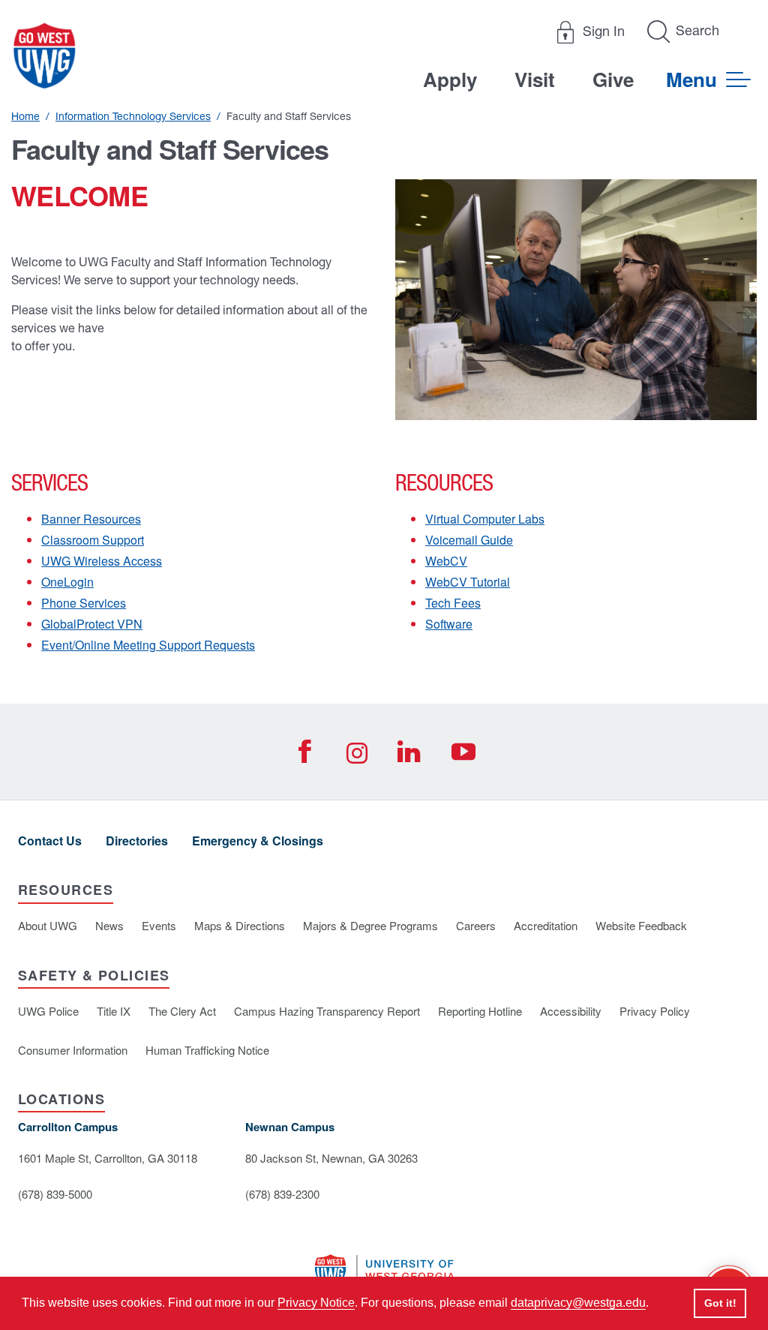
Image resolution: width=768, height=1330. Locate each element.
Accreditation (546, 925)
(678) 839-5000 (55, 1194)
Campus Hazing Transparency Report (327, 1011)
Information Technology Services (133, 116)
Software (448, 623)
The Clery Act (182, 1011)
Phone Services (83, 602)
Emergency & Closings (257, 840)
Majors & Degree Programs (370, 925)
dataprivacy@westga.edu (578, 1302)
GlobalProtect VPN (91, 623)
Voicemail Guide (469, 539)
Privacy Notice (316, 1302)
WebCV (446, 560)
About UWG (47, 925)
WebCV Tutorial (467, 581)
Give (613, 79)
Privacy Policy (655, 1011)
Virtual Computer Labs (484, 518)
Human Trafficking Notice (207, 1050)
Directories (137, 840)
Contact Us (50, 840)
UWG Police (48, 1011)
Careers (476, 925)
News (109, 925)
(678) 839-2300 (282, 1194)
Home (25, 116)
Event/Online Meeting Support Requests (148, 644)
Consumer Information (73, 1050)
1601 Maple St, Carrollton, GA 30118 (107, 1158)
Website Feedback (641, 925)
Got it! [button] (720, 1303)
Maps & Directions (239, 925)
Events (159, 925)
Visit (534, 79)
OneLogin (67, 581)
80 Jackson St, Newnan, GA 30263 (331, 1158)
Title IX (113, 1011)
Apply (450, 79)
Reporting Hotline (480, 1011)
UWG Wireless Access (101, 560)
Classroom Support (92, 539)
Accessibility (571, 1011)
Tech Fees (453, 602)
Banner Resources (91, 518)
